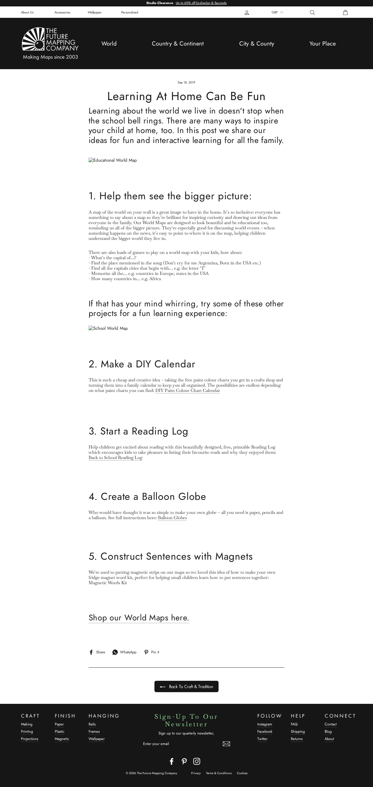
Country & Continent (178, 43)
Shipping (298, 731)
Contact (331, 724)
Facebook (264, 731)
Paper (59, 724)
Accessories (62, 12)
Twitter (262, 738)
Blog (328, 731)
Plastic (59, 731)
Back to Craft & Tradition (190, 686)
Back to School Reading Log (115, 457)
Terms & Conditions (219, 773)
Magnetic (62, 738)
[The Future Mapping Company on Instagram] (196, 761)
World (109, 43)
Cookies (242, 773)
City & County (256, 43)
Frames (94, 731)
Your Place (322, 43)
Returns (296, 738)
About (329, 738)
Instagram (264, 724)
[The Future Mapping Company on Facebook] (171, 761)
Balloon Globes (172, 517)
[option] (186, 3)
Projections (29, 738)
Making (26, 724)
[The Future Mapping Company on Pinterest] (184, 761)
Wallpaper (95, 12)
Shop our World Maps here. (139, 618)
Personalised (129, 12)
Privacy (196, 773)
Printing (27, 731)
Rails (92, 724)
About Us (27, 12)
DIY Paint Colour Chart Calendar (187, 390)
